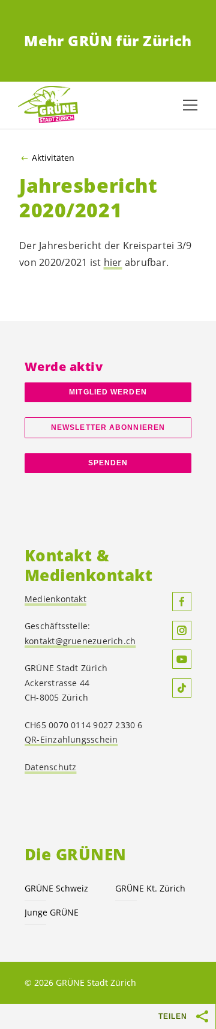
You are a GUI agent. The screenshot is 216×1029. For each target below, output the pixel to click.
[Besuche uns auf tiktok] (181, 688)
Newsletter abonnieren (108, 427)
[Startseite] (48, 105)
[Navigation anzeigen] (190, 105)
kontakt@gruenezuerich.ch (80, 641)
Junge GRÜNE (52, 912)
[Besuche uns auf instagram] (181, 630)
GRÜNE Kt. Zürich (150, 888)
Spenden (108, 463)
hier (113, 262)
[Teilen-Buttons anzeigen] (203, 1016)
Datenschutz (50, 767)
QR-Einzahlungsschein (71, 739)
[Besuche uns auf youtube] (181, 659)
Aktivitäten (53, 158)
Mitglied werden (107, 392)
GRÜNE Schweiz (56, 888)
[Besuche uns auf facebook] (181, 601)
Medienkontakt (55, 599)
